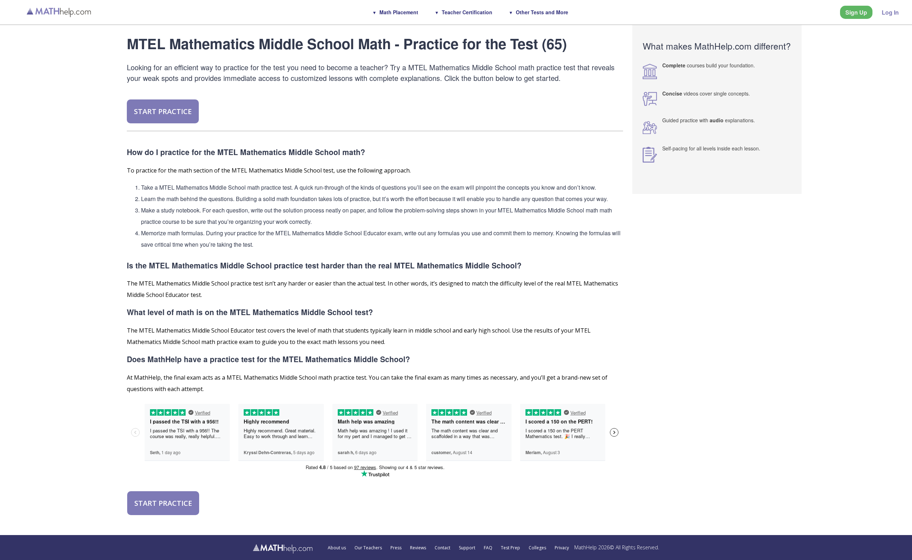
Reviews (418, 548)
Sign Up (856, 12)
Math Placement (398, 12)
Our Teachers (368, 548)
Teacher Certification (467, 12)
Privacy (562, 548)
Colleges (537, 548)
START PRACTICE (163, 111)
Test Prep (510, 548)
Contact (442, 548)
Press (395, 548)
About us (337, 548)
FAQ (488, 548)
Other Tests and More (542, 12)
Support (467, 548)
